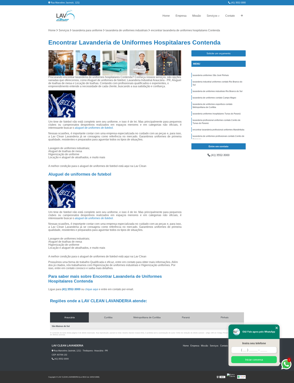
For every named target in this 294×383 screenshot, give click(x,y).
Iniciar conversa (254, 359)
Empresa (181, 15)
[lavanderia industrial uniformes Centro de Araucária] (142, 63)
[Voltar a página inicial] (65, 15)
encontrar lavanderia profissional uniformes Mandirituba (218, 130)
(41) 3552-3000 (238, 2)
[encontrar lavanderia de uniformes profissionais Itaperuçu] (115, 63)
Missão (196, 15)
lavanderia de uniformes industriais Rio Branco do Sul (217, 91)
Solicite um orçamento (219, 53)
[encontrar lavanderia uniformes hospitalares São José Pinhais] (88, 63)
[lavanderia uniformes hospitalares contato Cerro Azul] (169, 63)
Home (166, 15)
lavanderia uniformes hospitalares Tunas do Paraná (217, 114)
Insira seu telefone (254, 343)
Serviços (212, 15)
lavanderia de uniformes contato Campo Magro (214, 98)
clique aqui (91, 289)
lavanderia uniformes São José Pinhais (211, 75)
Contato (230, 15)
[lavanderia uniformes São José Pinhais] (61, 63)
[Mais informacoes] (242, 15)
